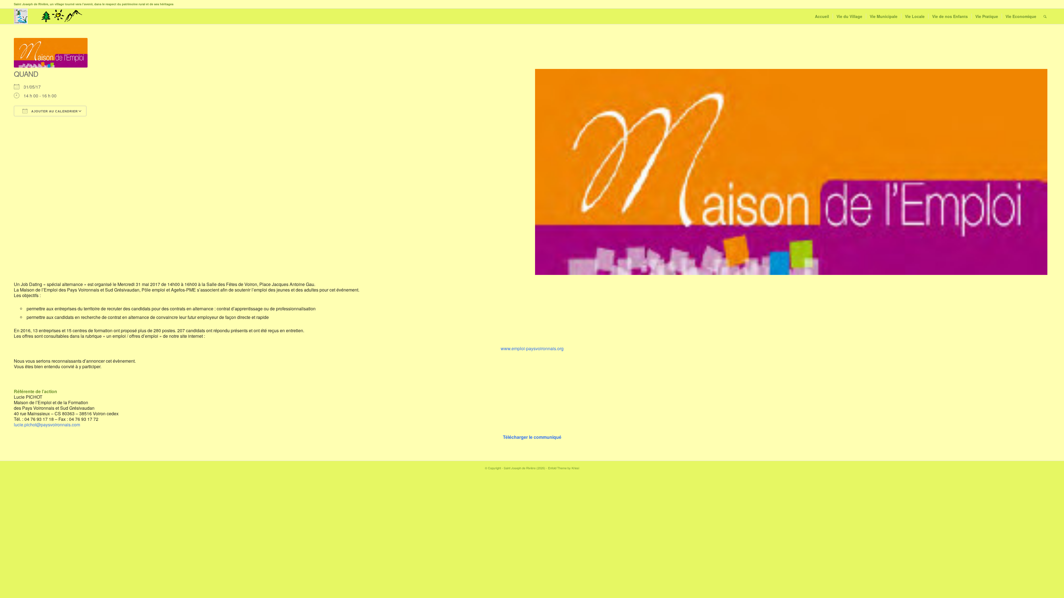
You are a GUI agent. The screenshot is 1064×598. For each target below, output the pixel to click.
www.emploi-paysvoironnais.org (532, 348)
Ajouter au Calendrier (54, 111)
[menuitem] (822, 16)
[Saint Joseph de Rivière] (21, 16)
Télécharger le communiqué (532, 437)
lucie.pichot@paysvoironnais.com (47, 424)
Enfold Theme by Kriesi (563, 468)
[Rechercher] (1045, 16)
